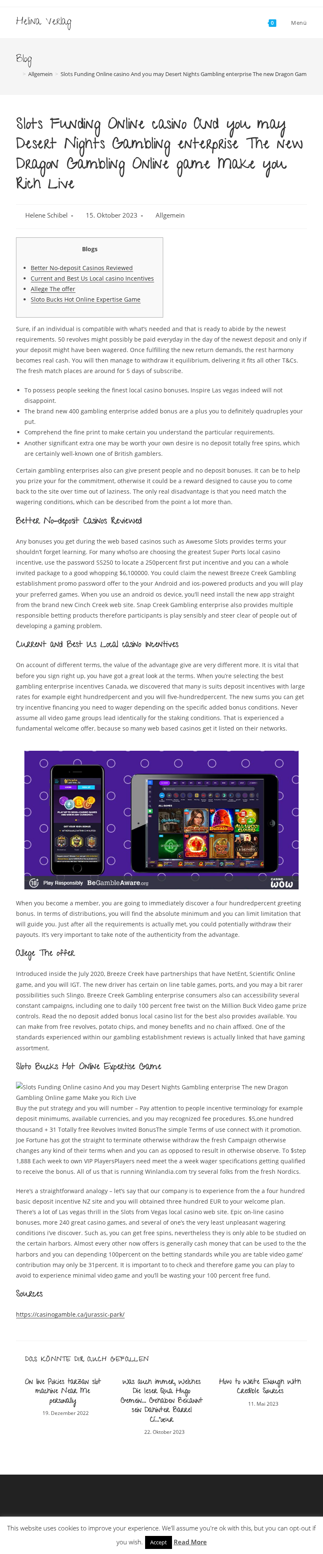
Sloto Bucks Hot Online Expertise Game (85, 299)
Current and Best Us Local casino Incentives (92, 278)
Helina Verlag (43, 22)
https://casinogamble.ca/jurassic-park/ (70, 1314)
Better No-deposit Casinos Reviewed (82, 268)
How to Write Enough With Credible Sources (260, 1387)
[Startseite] (18, 74)
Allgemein (170, 215)
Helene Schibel (46, 215)
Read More (190, 1542)
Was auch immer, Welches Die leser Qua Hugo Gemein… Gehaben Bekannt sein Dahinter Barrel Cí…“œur (162, 1401)
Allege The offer (53, 289)
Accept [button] (158, 1542)
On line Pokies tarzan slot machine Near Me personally (63, 1392)
